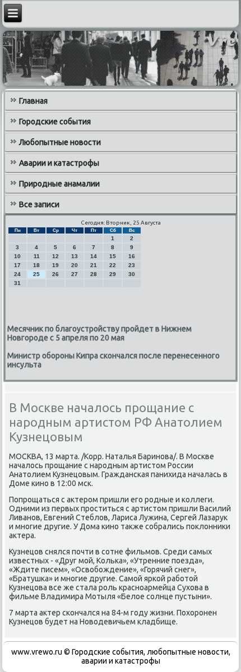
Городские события (55, 121)
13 (74, 256)
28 (93, 274)
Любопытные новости (60, 142)
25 (36, 274)
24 (17, 274)
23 (131, 265)
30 (131, 274)
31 (17, 283)
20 (74, 265)
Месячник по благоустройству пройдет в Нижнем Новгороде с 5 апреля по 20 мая (99, 333)
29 (112, 274)
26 (55, 274)
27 (74, 274)
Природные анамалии (59, 183)
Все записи (39, 204)
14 (93, 256)
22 (112, 265)
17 (17, 265)
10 (17, 256)
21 (93, 265)
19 (55, 265)
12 (55, 256)
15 (112, 256)
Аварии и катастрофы (59, 162)
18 (36, 265)
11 (37, 256)
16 (131, 256)
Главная (33, 100)
